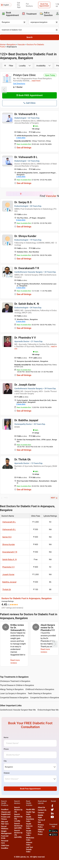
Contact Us (42, 810)
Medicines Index (30, 839)
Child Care (5, 845)
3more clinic (20, 220)
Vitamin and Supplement (5, 813)
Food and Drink (4, 837)
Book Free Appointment (44, 5)
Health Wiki (30, 809)
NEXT (53, 498)
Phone (6, 749)
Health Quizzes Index (29, 826)
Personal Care (4, 842)
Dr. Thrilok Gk (22, 459)
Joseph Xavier (8, 574)
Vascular (21, 44)
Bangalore (11, 44)
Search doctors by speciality (18, 825)
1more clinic (20, 138)
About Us (41, 807)
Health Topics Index (28, 833)
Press (40, 834)
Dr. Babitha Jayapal (26, 420)
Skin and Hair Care (5, 823)
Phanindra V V (8, 567)
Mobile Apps (40, 816)
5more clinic (20, 321)
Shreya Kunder (8, 544)
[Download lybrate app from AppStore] (53, 835)
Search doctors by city (18, 809)
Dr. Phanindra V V (25, 337)
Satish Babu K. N (9, 559)
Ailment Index (29, 843)
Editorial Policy (41, 830)
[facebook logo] (52, 807)
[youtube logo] (52, 818)
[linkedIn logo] (52, 814)
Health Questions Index (30, 819)
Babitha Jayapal (9, 582)
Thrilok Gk (6, 589)
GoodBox (4, 848)
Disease (6, 773)
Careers (41, 813)
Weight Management (6, 832)
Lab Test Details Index (29, 849)
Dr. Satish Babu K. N (26, 303)
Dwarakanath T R (9, 552)
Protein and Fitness (5, 818)
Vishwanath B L (9, 522)
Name (6, 737)
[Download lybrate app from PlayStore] (53, 832)
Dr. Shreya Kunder (25, 236)
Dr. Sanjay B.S (23, 202)
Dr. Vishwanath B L (25, 114)
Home (2, 44)
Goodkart (4, 809)
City (5, 761)
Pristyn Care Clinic (24, 75)
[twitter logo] (52, 811)
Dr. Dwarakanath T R (26, 268)
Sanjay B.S (6, 537)
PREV (6, 498)
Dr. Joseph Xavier (25, 384)
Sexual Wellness (4, 827)
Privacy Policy (41, 826)
